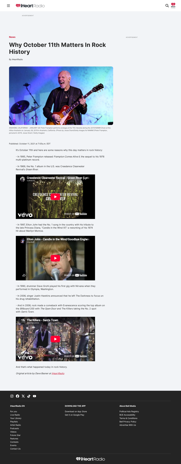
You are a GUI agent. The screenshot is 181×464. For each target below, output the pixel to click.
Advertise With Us (127, 425)
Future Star (15, 435)
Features (14, 438)
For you (13, 411)
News (12, 37)
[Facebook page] (17, 396)
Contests (14, 442)
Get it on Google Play (74, 415)
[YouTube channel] (34, 396)
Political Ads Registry (129, 411)
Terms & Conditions (128, 418)
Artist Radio (15, 425)
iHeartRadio (58, 373)
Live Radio (15, 415)
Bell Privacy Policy (127, 421)
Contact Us (15, 448)
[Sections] (8, 5)
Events (13, 445)
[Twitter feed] (23, 396)
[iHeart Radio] (173, 5)
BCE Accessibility (127, 415)
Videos (13, 432)
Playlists (14, 421)
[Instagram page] (12, 396)
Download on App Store (76, 411)
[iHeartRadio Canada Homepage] (30, 5)
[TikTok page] (29, 396)
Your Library (15, 418)
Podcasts (14, 428)
